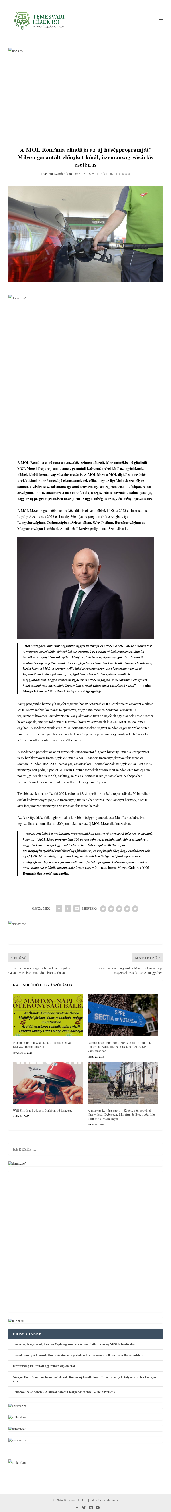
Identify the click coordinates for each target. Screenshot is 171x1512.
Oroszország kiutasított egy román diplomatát (44, 1365)
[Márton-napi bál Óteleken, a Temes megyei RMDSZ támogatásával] (48, 1015)
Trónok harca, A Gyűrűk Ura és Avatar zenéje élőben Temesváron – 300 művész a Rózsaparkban (78, 1355)
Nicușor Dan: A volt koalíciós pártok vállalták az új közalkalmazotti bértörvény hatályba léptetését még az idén (84, 1379)
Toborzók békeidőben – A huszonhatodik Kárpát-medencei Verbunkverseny (64, 1391)
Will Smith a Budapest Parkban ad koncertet (43, 1110)
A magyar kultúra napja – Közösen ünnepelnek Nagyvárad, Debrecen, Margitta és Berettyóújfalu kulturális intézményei (121, 1114)
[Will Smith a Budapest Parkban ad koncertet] (48, 1083)
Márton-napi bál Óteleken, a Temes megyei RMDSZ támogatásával (42, 1044)
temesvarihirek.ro (60, 173)
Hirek (101, 173)
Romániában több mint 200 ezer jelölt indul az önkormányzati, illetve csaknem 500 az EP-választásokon (119, 1046)
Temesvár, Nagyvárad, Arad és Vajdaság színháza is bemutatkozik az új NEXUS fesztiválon (74, 1344)
